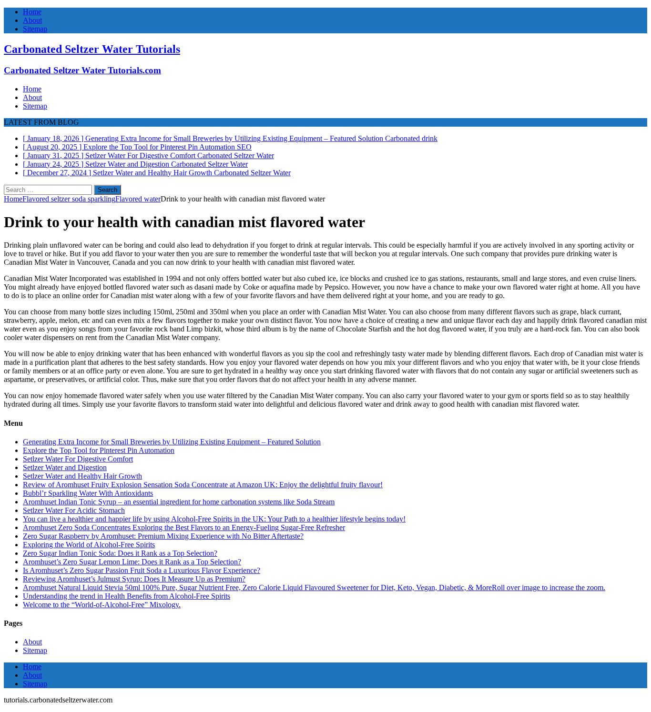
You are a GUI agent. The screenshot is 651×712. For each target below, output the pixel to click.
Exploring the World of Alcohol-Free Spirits (89, 545)
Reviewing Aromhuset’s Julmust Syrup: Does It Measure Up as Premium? (134, 579)
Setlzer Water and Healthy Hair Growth (82, 476)
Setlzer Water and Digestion (65, 467)
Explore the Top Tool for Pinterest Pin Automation (98, 450)
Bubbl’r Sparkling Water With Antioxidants (88, 493)
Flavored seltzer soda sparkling (68, 199)
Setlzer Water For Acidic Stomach (74, 510)
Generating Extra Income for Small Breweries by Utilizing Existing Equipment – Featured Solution (172, 442)
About (32, 20)
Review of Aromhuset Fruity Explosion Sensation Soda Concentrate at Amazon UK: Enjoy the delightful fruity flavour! (203, 485)
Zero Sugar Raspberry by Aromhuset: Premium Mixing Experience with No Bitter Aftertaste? (163, 536)
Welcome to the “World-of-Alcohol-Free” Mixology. (102, 605)
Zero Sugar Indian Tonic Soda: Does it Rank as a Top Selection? (120, 553)
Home (32, 12)
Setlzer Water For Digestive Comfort (78, 459)
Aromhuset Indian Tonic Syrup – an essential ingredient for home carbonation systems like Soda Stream (179, 502)
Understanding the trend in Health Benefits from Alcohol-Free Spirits (126, 596)
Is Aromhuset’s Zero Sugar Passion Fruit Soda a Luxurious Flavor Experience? (141, 570)
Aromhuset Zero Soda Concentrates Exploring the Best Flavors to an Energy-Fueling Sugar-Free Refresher (184, 527)
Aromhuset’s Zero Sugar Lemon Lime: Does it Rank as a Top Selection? (132, 562)
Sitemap (35, 29)
